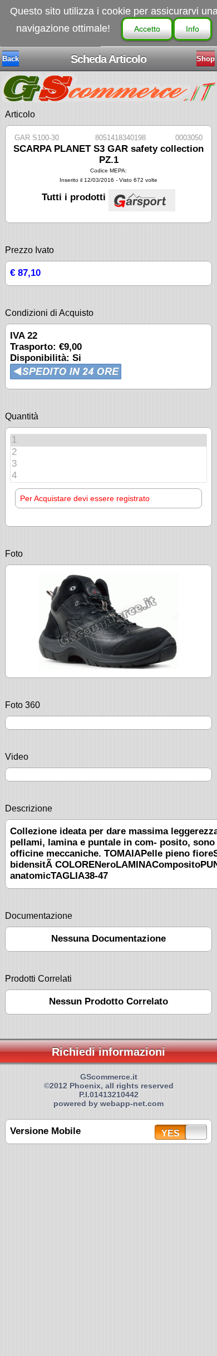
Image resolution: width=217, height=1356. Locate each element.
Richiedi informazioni (108, 1052)
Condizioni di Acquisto (49, 313)
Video (16, 756)
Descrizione (28, 808)
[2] (108, 452)
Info (192, 28)
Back (10, 59)
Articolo (20, 114)
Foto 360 (22, 705)
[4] (108, 476)
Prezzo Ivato (29, 250)
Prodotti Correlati (38, 978)
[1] (108, 440)
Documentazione (38, 916)
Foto (14, 553)
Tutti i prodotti (75, 197)
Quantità (21, 416)
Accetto (147, 28)
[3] (108, 464)
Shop (205, 59)
